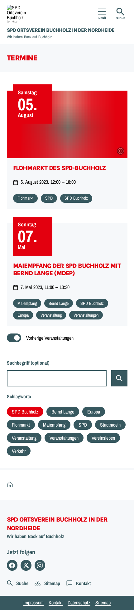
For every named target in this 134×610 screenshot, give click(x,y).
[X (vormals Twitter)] (26, 565)
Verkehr (19, 450)
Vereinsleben (103, 437)
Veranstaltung (24, 437)
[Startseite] (11, 484)
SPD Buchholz (25, 411)
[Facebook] (12, 565)
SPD (83, 424)
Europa (93, 411)
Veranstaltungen (64, 437)
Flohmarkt (21, 424)
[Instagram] (40, 565)
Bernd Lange (62, 411)
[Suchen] (119, 378)
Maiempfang (54, 424)
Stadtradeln (110, 424)
